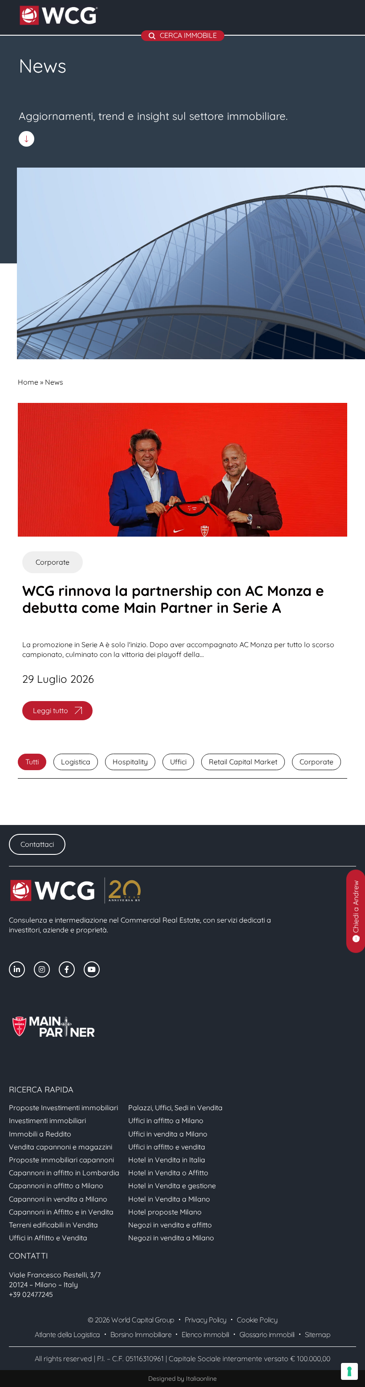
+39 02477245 (31, 1294)
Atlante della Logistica (67, 1334)
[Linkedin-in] (17, 969)
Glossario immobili (267, 1334)
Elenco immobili (205, 1334)
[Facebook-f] (67, 969)
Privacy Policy (206, 1319)
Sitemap (318, 1334)
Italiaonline (201, 1379)
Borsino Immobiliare (141, 1334)
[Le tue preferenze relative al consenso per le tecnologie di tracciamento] (349, 1371)
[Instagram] (42, 969)
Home (28, 382)
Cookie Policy (257, 1319)
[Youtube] (92, 969)
